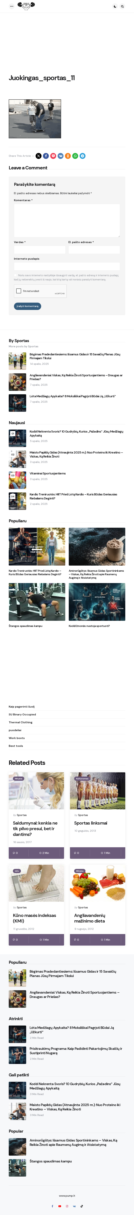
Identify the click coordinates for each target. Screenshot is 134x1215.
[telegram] (82, 156)
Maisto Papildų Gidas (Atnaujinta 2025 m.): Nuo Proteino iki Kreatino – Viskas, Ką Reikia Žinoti (76, 454)
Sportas (22, 815)
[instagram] (67, 1206)
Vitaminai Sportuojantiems (48, 473)
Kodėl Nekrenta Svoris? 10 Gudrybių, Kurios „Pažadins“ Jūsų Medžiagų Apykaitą (76, 433)
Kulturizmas (82, 778)
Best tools (16, 746)
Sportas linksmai (90, 823)
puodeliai (15, 730)
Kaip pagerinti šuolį (22, 706)
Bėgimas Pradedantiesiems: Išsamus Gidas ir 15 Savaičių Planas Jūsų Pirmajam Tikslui (75, 356)
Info (17, 871)
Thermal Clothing (20, 722)
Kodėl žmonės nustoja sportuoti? (89, 626)
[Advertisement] (67, 38)
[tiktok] (82, 1206)
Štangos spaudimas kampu (25, 626)
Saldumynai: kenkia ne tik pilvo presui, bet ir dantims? (35, 828)
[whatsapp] (75, 156)
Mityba (18, 778)
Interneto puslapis (26, 259)
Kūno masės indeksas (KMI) (34, 918)
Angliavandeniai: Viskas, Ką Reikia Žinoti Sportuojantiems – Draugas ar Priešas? (76, 377)
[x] (39, 156)
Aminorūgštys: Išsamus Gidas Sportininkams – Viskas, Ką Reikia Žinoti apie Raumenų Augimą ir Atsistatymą (96, 574)
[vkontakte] (61, 156)
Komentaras (23, 200)
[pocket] (53, 156)
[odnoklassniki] (68, 156)
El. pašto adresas (81, 242)
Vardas (20, 242)
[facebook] (46, 156)
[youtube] (60, 1206)
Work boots (17, 738)
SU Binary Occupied (22, 714)
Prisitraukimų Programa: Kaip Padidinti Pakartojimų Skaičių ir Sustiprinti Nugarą (76, 1050)
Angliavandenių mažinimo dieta (89, 918)
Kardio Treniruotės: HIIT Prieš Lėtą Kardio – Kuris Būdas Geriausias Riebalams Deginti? (73, 496)
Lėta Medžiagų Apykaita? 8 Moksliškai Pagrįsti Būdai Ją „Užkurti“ (73, 396)
